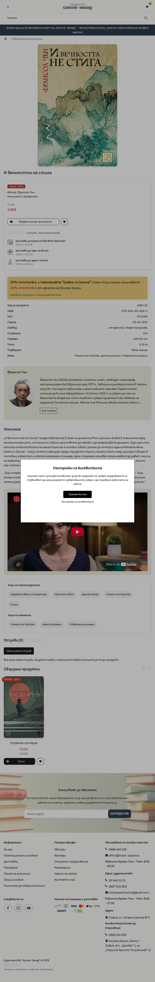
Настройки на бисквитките (77, 501)
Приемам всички (77, 494)
